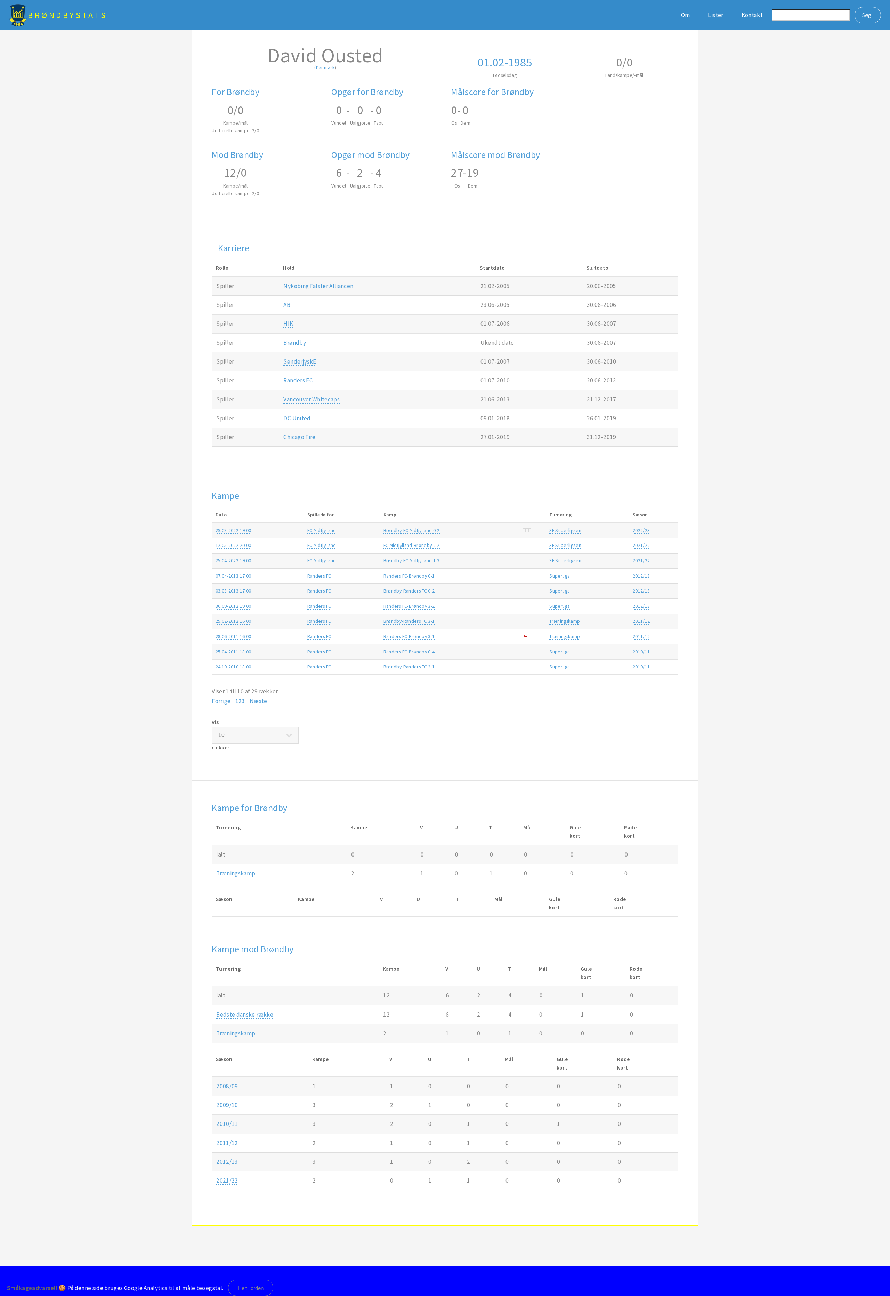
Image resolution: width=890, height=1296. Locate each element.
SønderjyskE (299, 361)
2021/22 (641, 545)
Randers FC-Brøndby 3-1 (409, 636)
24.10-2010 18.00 (233, 666)
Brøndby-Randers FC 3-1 (409, 621)
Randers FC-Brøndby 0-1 (409, 576)
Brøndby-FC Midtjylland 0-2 (411, 530)
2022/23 (641, 530)
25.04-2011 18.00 (233, 652)
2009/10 (227, 1105)
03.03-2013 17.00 (233, 591)
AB (286, 305)
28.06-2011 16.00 (233, 636)
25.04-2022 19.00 (233, 560)
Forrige (221, 701)
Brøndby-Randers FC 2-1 (409, 666)
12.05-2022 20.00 (233, 545)
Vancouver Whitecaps (311, 399)
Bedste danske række (244, 1014)
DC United (296, 418)
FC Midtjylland (321, 530)
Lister (715, 15)
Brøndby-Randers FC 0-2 (409, 591)
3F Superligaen (565, 530)
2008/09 (227, 1086)
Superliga (559, 576)
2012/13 (641, 576)
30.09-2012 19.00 (233, 606)
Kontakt (752, 15)
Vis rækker (220, 734)
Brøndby (294, 343)
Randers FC (298, 380)
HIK (288, 323)
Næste (258, 701)
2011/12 (641, 621)
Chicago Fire (299, 437)
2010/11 (641, 652)
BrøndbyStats (67, 15)
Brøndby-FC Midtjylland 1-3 (411, 560)
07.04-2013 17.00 (233, 576)
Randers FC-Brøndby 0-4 (409, 652)
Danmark (325, 67)
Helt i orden (251, 1288)
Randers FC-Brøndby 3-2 (409, 606)
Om (685, 15)
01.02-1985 (504, 62)
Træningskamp (564, 621)
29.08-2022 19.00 (233, 530)
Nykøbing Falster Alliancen (318, 286)
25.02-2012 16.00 (233, 621)
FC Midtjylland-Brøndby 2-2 (411, 545)
